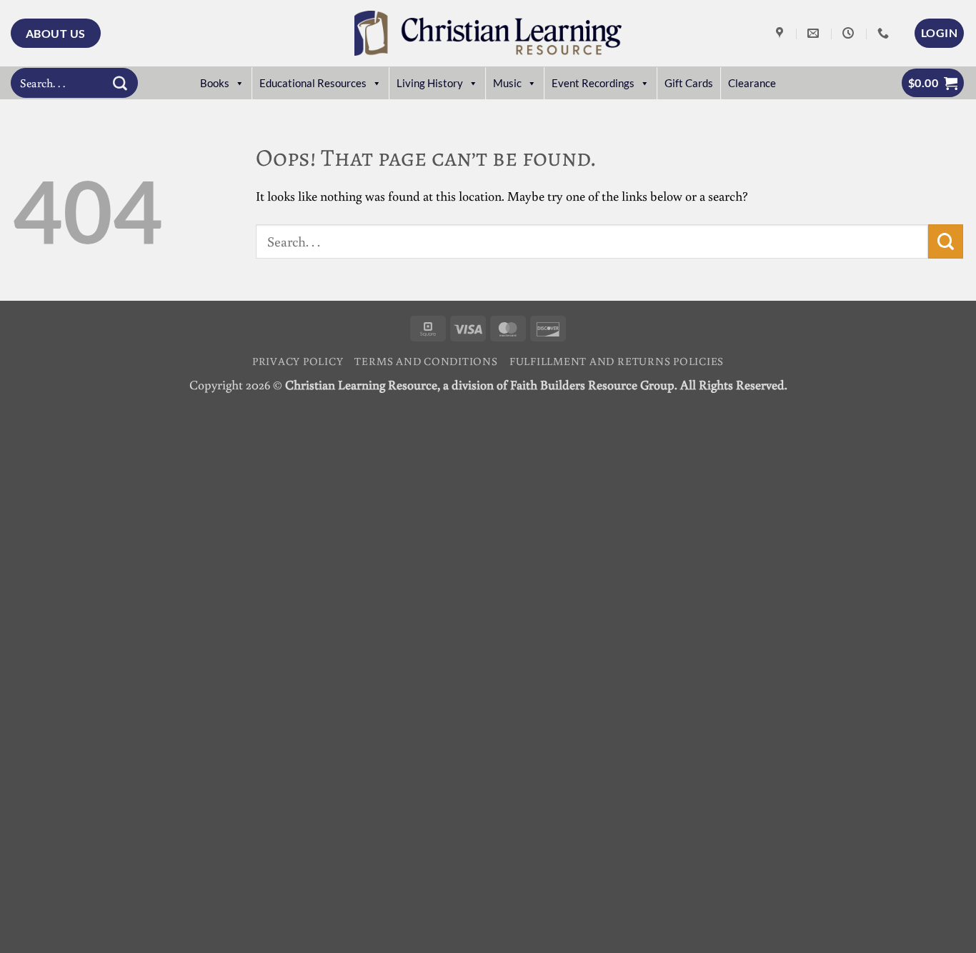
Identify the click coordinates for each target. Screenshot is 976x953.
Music (507, 82)
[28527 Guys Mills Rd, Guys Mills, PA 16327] (781, 33)
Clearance (752, 82)
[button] (939, 33)
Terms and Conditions (425, 361)
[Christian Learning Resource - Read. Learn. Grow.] (488, 33)
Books (214, 82)
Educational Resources (313, 82)
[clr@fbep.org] (814, 33)
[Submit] (120, 83)
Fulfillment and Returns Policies (616, 361)
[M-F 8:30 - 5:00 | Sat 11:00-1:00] (849, 33)
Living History (430, 82)
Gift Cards (688, 82)
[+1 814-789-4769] (884, 33)
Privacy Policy (298, 361)
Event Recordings (593, 82)
